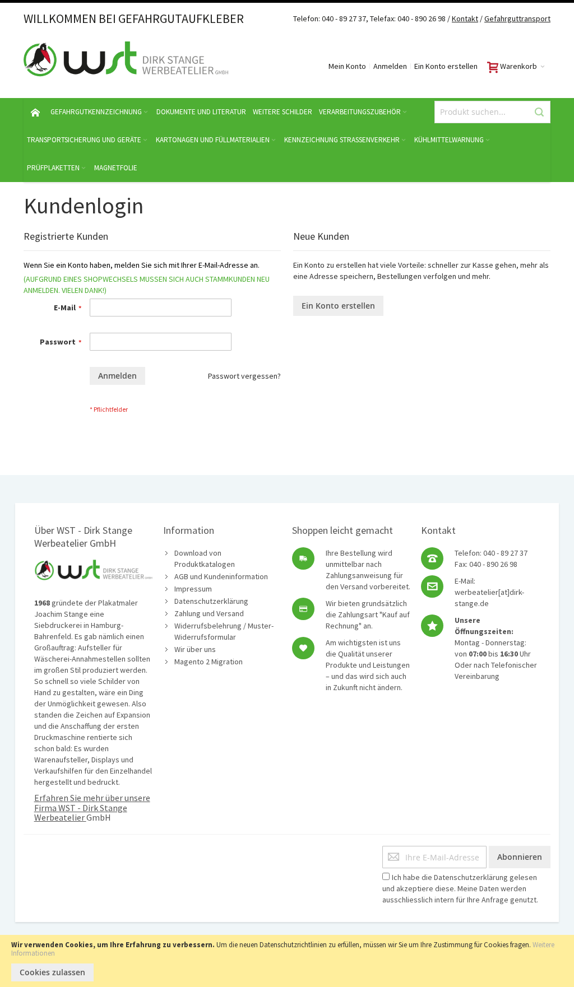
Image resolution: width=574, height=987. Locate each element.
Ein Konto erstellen (446, 66)
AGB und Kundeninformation (221, 576)
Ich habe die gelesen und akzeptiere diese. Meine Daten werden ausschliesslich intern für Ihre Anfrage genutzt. (460, 888)
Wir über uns (195, 649)
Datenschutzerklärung (211, 601)
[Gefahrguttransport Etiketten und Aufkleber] (483, 18)
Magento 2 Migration (208, 662)
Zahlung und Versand (209, 613)
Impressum (193, 589)
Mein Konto (347, 66)
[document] (287, 961)
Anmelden (390, 66)
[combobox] (492, 112)
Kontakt (465, 18)
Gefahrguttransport (517, 18)
